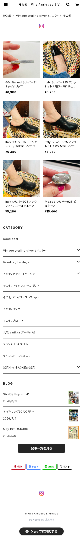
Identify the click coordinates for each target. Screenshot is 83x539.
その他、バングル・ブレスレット (21, 297)
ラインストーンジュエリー (18, 355)
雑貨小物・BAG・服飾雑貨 (19, 367)
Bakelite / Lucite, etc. (18, 262)
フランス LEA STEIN (16, 344)
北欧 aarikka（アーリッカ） (19, 332)
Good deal (10, 238)
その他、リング (11, 309)
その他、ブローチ (13, 320)
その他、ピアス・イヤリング (19, 274)
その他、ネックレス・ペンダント (21, 285)
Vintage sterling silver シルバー (37, 15)
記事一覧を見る (41, 448)
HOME (7, 15)
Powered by (37, 519)
